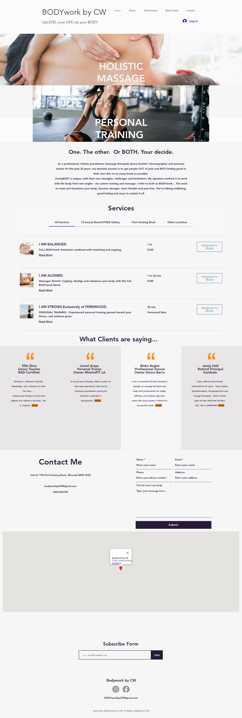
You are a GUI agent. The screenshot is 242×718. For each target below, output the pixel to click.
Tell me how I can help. (149, 485)
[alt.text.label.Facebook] (126, 689)
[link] (62, 222)
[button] (209, 247)
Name (139, 459)
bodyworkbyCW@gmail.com (60, 486)
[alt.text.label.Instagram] (115, 689)
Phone (140, 472)
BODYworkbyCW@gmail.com (121, 697)
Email (178, 459)
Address (180, 472)
